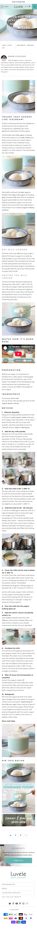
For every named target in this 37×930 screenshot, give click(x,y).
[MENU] (1, 7)
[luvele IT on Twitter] (9, 904)
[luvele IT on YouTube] (16, 904)
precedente (20, 45)
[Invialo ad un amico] (26, 835)
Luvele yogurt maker (18, 417)
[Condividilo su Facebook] (16, 835)
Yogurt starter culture (10, 403)
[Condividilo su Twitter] (10, 835)
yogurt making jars (22, 427)
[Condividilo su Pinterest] (21, 835)
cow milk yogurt (18, 135)
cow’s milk (12, 200)
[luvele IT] (18, 6)
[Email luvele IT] (26, 904)
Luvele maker (24, 138)
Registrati (18, 860)
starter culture (12, 618)
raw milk (12, 197)
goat (4, 197)
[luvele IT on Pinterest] (20, 904)
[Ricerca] (24, 7)
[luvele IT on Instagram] (23, 904)
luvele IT (16, 909)
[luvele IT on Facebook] (13, 904)
